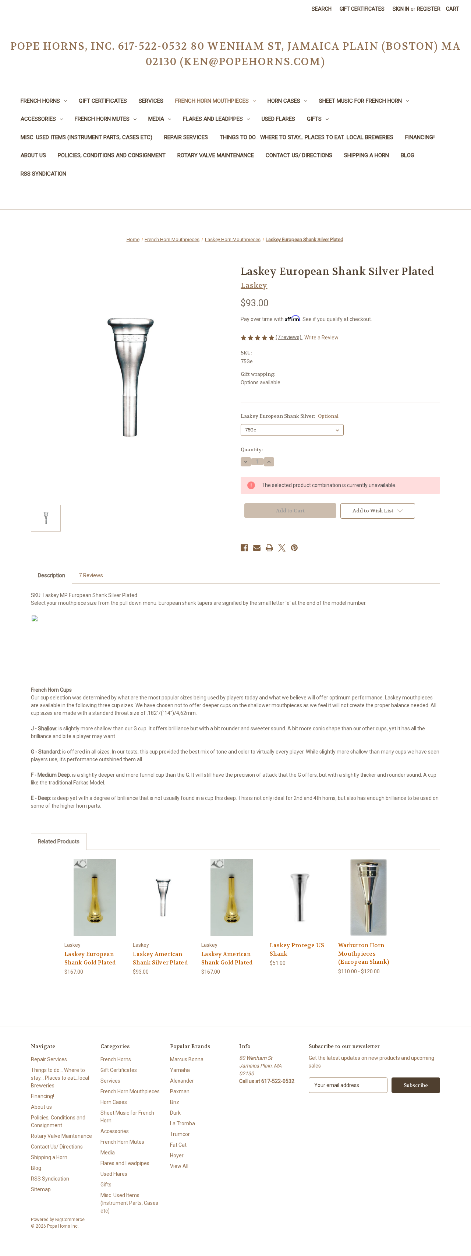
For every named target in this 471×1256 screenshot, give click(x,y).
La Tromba (182, 1123)
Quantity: (252, 450)
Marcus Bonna (186, 1059)
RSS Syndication (43, 173)
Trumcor (180, 1134)
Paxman (180, 1091)
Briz (174, 1102)
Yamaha (180, 1070)
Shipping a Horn (366, 155)
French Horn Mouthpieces (212, 101)
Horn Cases (284, 101)
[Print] (269, 548)
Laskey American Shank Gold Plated (226, 958)
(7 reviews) (289, 337)
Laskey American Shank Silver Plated (160, 958)
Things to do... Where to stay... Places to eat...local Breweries (306, 137)
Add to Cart (300, 904)
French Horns (40, 101)
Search (322, 9)
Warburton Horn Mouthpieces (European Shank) (363, 954)
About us (33, 155)
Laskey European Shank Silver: (290, 416)
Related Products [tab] (58, 841)
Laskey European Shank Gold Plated (90, 958)
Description (51, 575)
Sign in (401, 9)
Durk (175, 1113)
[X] (282, 548)
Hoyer (177, 1155)
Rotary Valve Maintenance (215, 155)
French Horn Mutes (102, 119)
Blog (407, 155)
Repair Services (186, 137)
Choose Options (95, 904)
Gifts (314, 119)
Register (428, 9)
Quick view (89, 891)
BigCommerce (70, 1219)
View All (179, 1166)
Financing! (420, 137)
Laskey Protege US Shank (297, 949)
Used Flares (278, 119)
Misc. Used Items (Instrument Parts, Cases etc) (86, 137)
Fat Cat (178, 1145)
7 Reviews (91, 575)
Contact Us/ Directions (299, 155)
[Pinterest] (294, 548)
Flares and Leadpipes (213, 119)
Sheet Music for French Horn (360, 101)
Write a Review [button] (321, 338)
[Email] (257, 548)
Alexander (182, 1081)
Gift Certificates (362, 9)
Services (151, 101)
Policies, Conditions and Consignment (112, 155)
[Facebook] (244, 548)
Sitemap (41, 1189)
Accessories (38, 119)
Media (156, 119)
